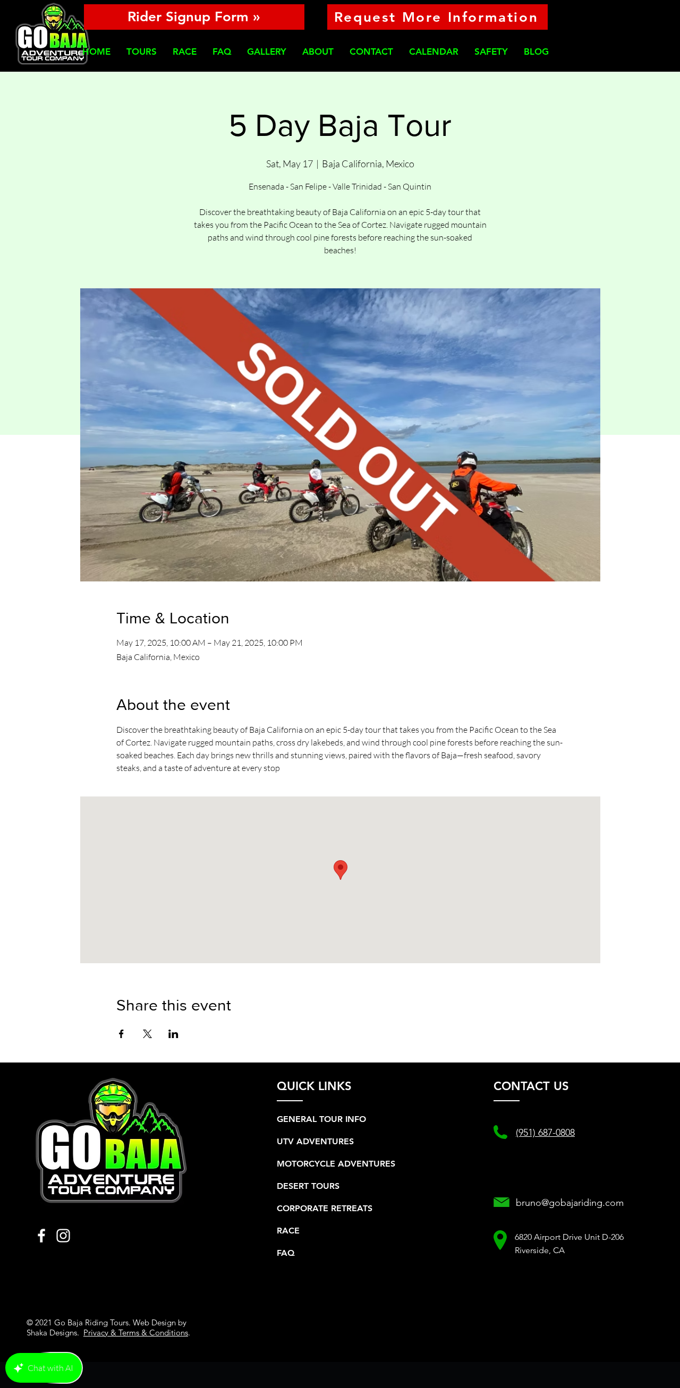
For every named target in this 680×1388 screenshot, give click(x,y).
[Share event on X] (147, 1034)
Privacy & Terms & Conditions (135, 1332)
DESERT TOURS (308, 1186)
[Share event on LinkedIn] (173, 1034)
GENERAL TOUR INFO (321, 1119)
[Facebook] (41, 1236)
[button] (141, 51)
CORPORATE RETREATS (324, 1208)
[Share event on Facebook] (121, 1034)
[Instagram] (63, 1236)
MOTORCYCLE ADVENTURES (336, 1164)
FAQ (286, 1253)
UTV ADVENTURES (315, 1141)
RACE (288, 1231)
